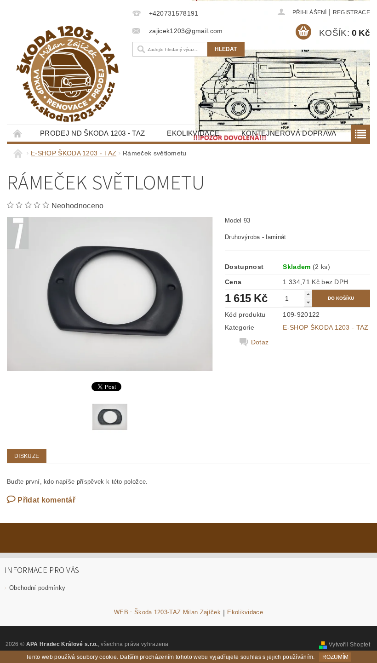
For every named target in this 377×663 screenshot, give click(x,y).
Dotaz (260, 342)
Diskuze (26, 456)
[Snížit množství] (308, 302)
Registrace (351, 12)
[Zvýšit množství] (308, 294)
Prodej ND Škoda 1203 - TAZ (92, 133)
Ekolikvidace (193, 133)
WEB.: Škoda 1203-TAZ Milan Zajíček (167, 612)
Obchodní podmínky (37, 587)
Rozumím (335, 657)
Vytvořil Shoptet (349, 644)
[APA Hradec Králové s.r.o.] (67, 74)
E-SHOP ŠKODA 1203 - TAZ (325, 327)
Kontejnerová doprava (288, 133)
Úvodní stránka (18, 133)
